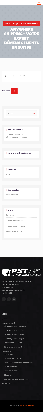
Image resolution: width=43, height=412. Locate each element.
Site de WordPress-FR (14, 232)
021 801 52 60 (7, 293)
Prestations (6, 351)
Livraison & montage (12, 358)
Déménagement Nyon (13, 343)
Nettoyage (8, 354)
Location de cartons (12, 371)
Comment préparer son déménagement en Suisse (16, 135)
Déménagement (8, 323)
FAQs (15, 24)
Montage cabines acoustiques (16, 379)
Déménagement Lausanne (15, 326)
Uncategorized (12, 194)
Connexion (10, 215)
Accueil (4, 319)
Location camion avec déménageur (18, 362)
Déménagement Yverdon (14, 334)
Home (7, 24)
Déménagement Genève (14, 330)
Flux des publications (14, 220)
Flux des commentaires (15, 226)
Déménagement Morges (14, 338)
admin (8, 76)
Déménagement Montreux (14, 347)
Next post (6, 91)
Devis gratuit (7, 383)
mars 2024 (10, 174)
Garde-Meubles (10, 366)
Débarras (8, 375)
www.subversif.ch (27, 405)
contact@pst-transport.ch (13, 290)
